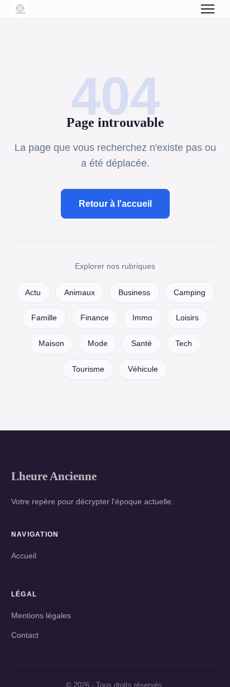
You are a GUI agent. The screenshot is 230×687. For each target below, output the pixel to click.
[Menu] (208, 9)
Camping (189, 292)
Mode (98, 343)
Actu (33, 292)
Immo (142, 318)
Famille (44, 318)
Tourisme (88, 369)
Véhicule (143, 369)
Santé (141, 343)
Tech (183, 343)
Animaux (79, 292)
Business (134, 292)
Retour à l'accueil (115, 204)
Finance (94, 318)
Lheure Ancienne (54, 476)
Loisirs (187, 318)
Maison (51, 343)
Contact (25, 635)
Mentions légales (41, 615)
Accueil (23, 555)
